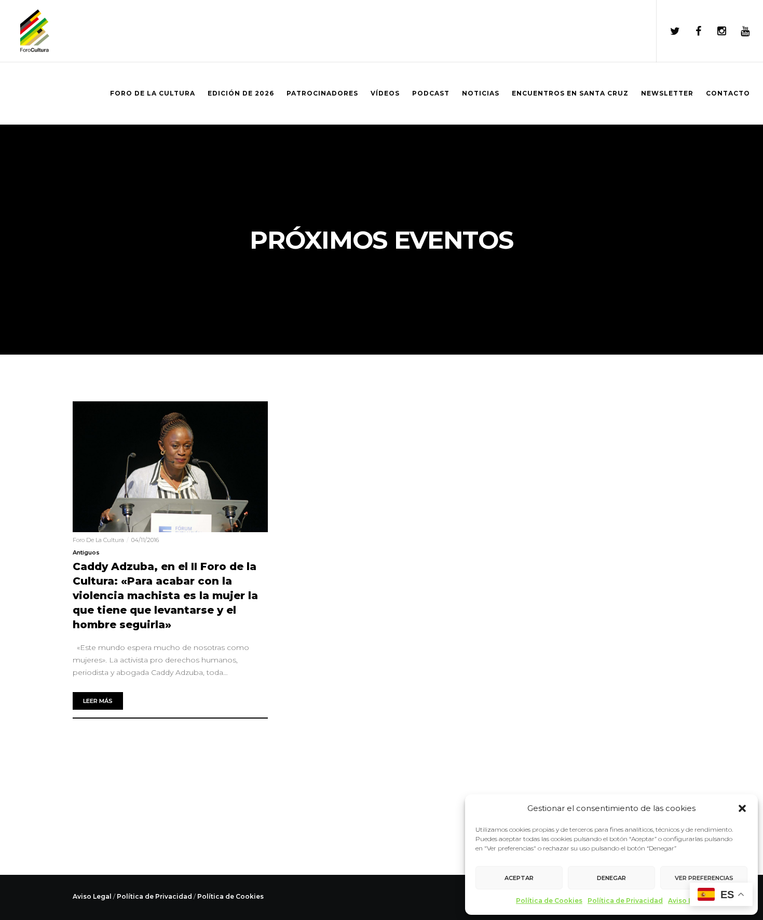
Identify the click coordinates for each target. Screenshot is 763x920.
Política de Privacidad (625, 900)
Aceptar (519, 878)
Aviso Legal (687, 900)
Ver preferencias (704, 878)
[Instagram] (715, 31)
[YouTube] (738, 31)
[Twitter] (668, 31)
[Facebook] (691, 31)
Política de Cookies (549, 900)
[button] (742, 808)
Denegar (611, 878)
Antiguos (86, 552)
